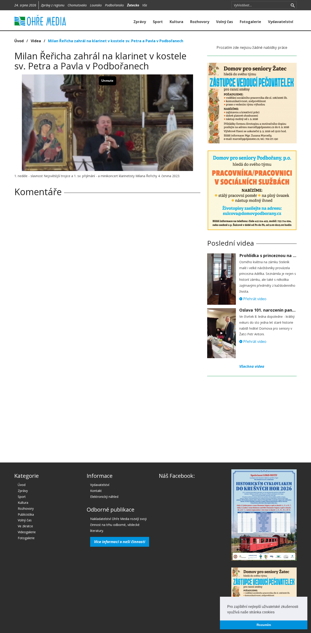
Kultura (176, 21)
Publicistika (26, 514)
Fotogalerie (250, 21)
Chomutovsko (77, 5)
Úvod (19, 40)
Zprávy (139, 21)
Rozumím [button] (264, 625)
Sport (158, 21)
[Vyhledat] (292, 5)
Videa (36, 40)
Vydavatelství (280, 21)
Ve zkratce (25, 526)
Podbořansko (114, 5)
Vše (144, 5)
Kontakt (96, 491)
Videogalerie (27, 532)
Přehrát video (254, 298)
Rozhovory (199, 21)
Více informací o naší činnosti (119, 541)
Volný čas (224, 21)
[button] (276, 612)
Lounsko (96, 5)
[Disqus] (107, 264)
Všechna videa (251, 366)
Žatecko (133, 5)
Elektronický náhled (104, 496)
